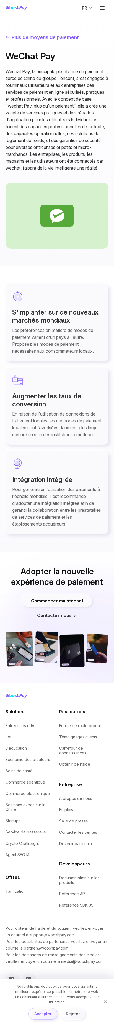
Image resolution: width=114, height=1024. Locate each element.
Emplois (66, 809)
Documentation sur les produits (79, 880)
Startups (13, 820)
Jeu (9, 737)
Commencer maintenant (57, 601)
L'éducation (16, 748)
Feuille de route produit (80, 725)
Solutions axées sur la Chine (25, 807)
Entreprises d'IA (20, 725)
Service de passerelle (26, 832)
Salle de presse (73, 821)
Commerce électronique (28, 793)
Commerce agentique (25, 782)
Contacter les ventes (78, 832)
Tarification (16, 891)
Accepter (42, 1013)
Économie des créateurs (28, 759)
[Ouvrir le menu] (102, 8)
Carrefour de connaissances (72, 750)
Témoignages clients (78, 737)
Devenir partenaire (76, 843)
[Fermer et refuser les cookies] (105, 1002)
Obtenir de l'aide (74, 764)
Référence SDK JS (76, 905)
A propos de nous (75, 798)
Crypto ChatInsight (22, 843)
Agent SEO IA (18, 854)
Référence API (72, 893)
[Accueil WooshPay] (16, 8)
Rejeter (73, 1013)
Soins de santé (19, 770)
